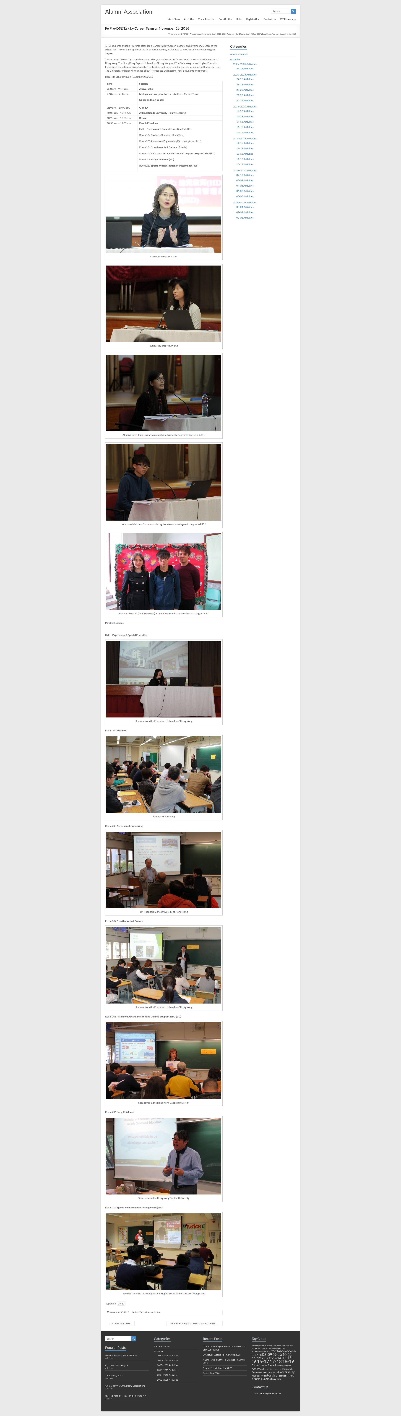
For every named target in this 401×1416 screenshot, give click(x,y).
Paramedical (283, 1375)
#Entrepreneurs (287, 1345)
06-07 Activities (245, 190)
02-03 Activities (245, 212)
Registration (253, 19)
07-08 (258, 1354)
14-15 (281, 1358)
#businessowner (258, 1345)
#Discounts (277, 1345)
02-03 (274, 1351)
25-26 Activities (245, 68)
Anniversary (265, 1369)
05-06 (288, 1351)
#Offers (255, 1348)
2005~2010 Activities (245, 170)
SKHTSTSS (184, 34)
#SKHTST (272, 1348)
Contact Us (269, 19)
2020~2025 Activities (245, 74)
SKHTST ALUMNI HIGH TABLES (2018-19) (125, 1396)
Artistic (290, 1369)
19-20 (256, 1365)
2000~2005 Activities (245, 202)
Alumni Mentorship (283, 1366)
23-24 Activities (245, 84)
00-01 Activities (245, 217)
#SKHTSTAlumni (258, 1352)
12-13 (265, 1358)
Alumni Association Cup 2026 (217, 1368)
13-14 (273, 1358)
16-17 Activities (242, 34)
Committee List (206, 19)
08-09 (267, 1354)
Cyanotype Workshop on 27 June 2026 (221, 1354)
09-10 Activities (245, 174)
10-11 (287, 1354)
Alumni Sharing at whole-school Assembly (194, 1323)
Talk (279, 1378)
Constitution (225, 19)
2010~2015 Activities (245, 138)
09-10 (277, 1354)
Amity (256, 1368)
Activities (189, 19)
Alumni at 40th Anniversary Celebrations (125, 1385)
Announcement (275, 1369)
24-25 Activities (245, 79)
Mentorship (268, 1375)
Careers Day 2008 (114, 1375)
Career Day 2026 (211, 1373)
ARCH (284, 1369)
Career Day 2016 (119, 1323)
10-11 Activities (245, 164)
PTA (291, 1375)
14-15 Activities (245, 142)
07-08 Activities (245, 185)
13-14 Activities (245, 148)
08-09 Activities (245, 180)
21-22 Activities (245, 95)
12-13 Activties (244, 153)
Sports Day (269, 1378)
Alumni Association (128, 11)
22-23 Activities (245, 89)
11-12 (256, 1358)
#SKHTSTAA (280, 1348)
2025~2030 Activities (245, 63)
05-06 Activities (245, 196)
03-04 (281, 1351)
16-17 (121, 1303)
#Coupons (268, 1345)
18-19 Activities (245, 116)
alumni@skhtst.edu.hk (270, 1393)
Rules (239, 19)
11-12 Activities (245, 158)
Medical (256, 1375)
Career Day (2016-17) (269, 1372)
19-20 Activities (245, 111)
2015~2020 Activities (225, 34)
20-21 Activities (245, 100)
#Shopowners (263, 1348)
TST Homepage (288, 19)
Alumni (272, 1365)
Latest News (173, 19)
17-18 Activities (245, 121)
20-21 (264, 1365)
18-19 (288, 1361)
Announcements (239, 53)
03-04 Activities (245, 206)
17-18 (276, 1361)
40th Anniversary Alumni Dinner (121, 1355)
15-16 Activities (245, 132)
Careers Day (286, 1372)
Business (256, 1372)
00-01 (267, 1351)
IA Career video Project (116, 1365)
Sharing (257, 1378)
